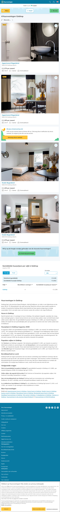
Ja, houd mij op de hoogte (26, 253)
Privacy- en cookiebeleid (7, 416)
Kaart (30, 10)
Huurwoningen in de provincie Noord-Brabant (20, 397)
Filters (7, 10)
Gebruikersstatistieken (6, 442)
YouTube (55, 408)
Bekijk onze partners (6, 505)
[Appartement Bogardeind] (30, 42)
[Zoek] (50, 1)
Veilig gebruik (4, 422)
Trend (13, 273)
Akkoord (6, 509)
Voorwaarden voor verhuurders (9, 471)
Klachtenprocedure (6, 436)
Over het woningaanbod (7, 446)
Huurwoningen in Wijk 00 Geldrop (45, 397)
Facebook (47, 408)
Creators (3, 428)
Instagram (49, 408)
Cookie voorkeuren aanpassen (8, 419)
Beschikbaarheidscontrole (7, 449)
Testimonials (4, 477)
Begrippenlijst (4, 455)
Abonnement (4, 410)
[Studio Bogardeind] (30, 161)
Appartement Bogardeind (10, 63)
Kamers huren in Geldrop (8, 393)
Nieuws (3, 458)
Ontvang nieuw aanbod (15, 137)
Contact (3, 433)
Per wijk (6, 273)
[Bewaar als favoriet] (56, 25)
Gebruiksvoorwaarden (6, 413)
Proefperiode (4, 466)
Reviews (3, 452)
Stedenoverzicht (5, 461)
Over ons (3, 425)
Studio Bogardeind (8, 183)
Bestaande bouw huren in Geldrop (44, 393)
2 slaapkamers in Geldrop (43, 395)
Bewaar (55, 10)
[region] (30, 496)
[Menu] (53, 1)
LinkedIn (58, 408)
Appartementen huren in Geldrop (17, 391)
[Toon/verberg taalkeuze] (57, 1)
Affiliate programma (6, 430)
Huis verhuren (4, 474)
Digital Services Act (6, 439)
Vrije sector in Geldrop (29, 395)
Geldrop (5, 289)
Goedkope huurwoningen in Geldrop (11, 395)
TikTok (52, 408)
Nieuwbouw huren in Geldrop (24, 393)
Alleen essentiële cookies (39, 509)
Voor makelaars (5, 480)
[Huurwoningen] (6, 2)
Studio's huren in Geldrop (49, 391)
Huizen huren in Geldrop (34, 391)
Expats (3, 463)
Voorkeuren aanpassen (52, 509)
